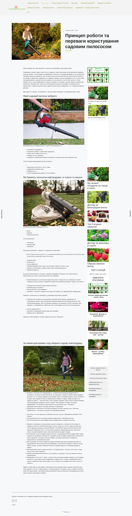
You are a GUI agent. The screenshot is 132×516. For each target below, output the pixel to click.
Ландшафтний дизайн (88, 3)
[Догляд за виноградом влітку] (98, 111)
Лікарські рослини (48, 7)
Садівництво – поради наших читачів (87, 7)
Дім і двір (74, 3)
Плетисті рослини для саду (98, 378)
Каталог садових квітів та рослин (98, 369)
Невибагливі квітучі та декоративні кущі (95, 383)
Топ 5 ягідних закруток (94, 225)
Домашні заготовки (34, 7)
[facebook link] (16, 500)
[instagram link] (13, 500)
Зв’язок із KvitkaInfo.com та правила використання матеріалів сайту (32, 496)
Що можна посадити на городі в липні (97, 185)
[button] (28, 12)
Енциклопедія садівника (65, 7)
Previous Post (2, 214)
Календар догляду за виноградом (95, 389)
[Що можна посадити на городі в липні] (98, 93)
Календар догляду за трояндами (95, 395)
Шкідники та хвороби (104, 3)
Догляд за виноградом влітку (96, 117)
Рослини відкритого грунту (60, 3)
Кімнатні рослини (33, 3)
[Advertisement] (53, 330)
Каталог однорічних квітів (98, 374)
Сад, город (45, 3)
